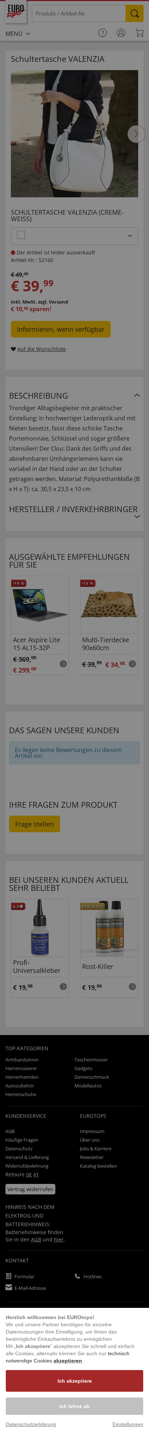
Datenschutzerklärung (31, 1424)
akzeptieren (68, 1361)
